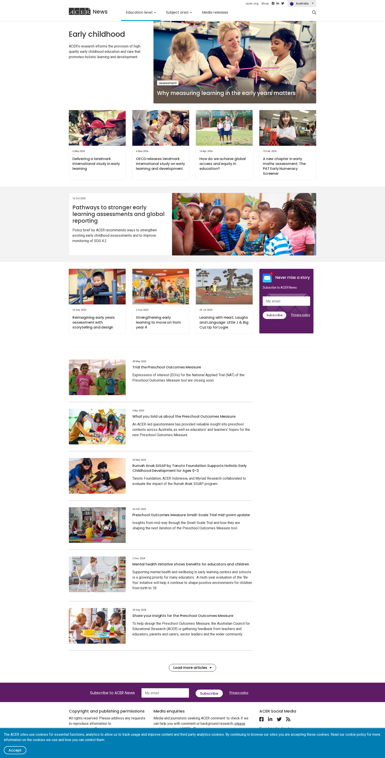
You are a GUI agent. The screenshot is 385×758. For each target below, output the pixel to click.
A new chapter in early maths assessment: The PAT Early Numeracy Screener (284, 166)
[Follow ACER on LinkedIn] (277, 3)
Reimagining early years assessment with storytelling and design (93, 322)
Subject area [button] (177, 12)
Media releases (215, 12)
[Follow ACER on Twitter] (282, 3)
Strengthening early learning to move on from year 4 (158, 322)
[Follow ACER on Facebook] (273, 3)
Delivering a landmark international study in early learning (96, 163)
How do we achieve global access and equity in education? (222, 163)
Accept (15, 750)
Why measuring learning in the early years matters (226, 93)
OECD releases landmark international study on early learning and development (160, 163)
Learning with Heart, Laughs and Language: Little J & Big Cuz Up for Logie (223, 322)
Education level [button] (139, 12)
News (100, 12)
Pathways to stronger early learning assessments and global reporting (118, 214)
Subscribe (274, 315)
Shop (265, 3)
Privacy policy (300, 315)
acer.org (252, 3)
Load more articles (190, 667)
